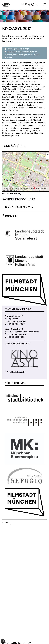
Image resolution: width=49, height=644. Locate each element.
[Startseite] (6, 4)
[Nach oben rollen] (44, 639)
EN (36, 4)
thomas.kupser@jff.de (17, 321)
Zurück (7, 523)
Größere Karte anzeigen (12, 193)
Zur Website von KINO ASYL (20, 207)
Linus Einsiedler (13, 329)
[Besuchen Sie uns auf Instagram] (32, 4)
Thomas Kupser (13, 316)
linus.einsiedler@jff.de (17, 334)
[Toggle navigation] (45, 4)
